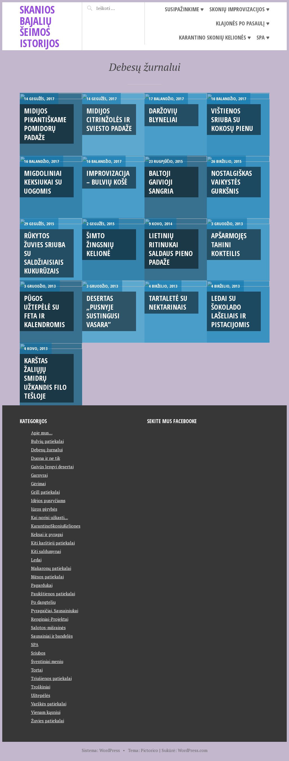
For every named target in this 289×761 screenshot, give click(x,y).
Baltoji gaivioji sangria (161, 182)
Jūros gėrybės (44, 509)
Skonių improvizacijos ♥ (239, 9)
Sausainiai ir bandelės (52, 636)
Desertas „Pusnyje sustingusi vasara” (103, 311)
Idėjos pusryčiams (48, 500)
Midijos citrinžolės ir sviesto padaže (109, 119)
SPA (34, 644)
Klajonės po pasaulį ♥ (243, 23)
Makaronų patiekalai (51, 568)
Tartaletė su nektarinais (168, 302)
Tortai (37, 670)
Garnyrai (39, 475)
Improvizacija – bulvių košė (108, 177)
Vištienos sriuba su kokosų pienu (232, 119)
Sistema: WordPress (101, 750)
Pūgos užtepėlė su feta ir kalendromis (44, 311)
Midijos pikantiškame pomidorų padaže (45, 124)
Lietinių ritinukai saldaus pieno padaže (171, 249)
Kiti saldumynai (46, 551)
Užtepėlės (40, 695)
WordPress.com (192, 750)
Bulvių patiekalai (47, 441)
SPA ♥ (263, 37)
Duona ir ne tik (45, 458)
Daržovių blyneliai (163, 115)
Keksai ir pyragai (47, 534)
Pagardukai (41, 585)
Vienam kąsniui (45, 712)
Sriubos (38, 653)
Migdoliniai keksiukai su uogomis (43, 182)
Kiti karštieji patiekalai (53, 543)
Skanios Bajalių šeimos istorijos (39, 26)
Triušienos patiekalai (51, 678)
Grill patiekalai (45, 492)
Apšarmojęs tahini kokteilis (229, 244)
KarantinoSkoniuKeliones (55, 526)
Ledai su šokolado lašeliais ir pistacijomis (230, 311)
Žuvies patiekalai (47, 720)
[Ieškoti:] (115, 8)
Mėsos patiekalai (47, 577)
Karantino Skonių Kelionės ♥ (215, 37)
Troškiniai (40, 687)
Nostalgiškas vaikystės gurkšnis (231, 182)
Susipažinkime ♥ (184, 9)
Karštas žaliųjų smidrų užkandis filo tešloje (45, 378)
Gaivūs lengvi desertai (52, 466)
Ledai (36, 560)
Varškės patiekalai (48, 704)
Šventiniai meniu (47, 661)
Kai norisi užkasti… (49, 517)
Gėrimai (38, 483)
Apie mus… (41, 433)
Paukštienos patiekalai (53, 593)
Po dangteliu (43, 602)
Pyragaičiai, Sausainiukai (54, 610)
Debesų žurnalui (47, 449)
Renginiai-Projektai (49, 619)
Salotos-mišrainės (48, 627)
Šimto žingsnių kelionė (100, 244)
